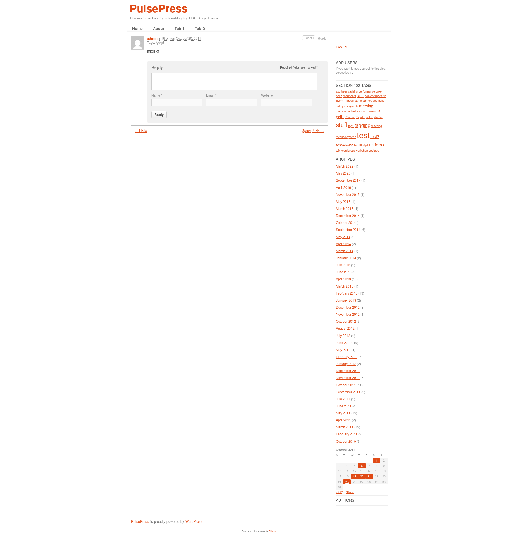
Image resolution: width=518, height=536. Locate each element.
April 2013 (343, 278)
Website (267, 95)
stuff (341, 124)
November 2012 (348, 314)
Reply (322, 38)
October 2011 (346, 385)
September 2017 (348, 180)
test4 (340, 145)
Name (156, 95)
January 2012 (346, 363)
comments (349, 96)
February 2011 (346, 434)
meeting (366, 105)
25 (347, 482)
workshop (362, 150)
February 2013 (346, 293)
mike (355, 111)
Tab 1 (180, 28)
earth (382, 96)
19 (354, 476)
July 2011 (343, 399)
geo (375, 100)
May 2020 (343, 173)
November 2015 (348, 194)
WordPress (194, 521)
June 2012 (344, 342)
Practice (350, 117)
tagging (362, 124)
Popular (341, 47)
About (158, 28)
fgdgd (350, 100)
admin (152, 38)
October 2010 (346, 441)
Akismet (272, 531)
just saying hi (350, 106)
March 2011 (344, 427)
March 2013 (344, 286)
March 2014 (344, 250)
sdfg (362, 117)
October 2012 (346, 321)
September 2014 (348, 229)
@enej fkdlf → (313, 130)
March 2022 (344, 166)
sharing (378, 117)
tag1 (351, 126)
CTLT (360, 96)
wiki (338, 150)
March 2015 (344, 208)
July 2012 (343, 335)
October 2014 (346, 222)
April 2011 (343, 420)
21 (369, 476)
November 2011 (348, 377)
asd (338, 91)
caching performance (361, 91)
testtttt (358, 145)
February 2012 (346, 356)
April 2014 (343, 243)
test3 (374, 136)
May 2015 (343, 201)
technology (343, 137)
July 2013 (343, 264)
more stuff (373, 111)
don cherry (372, 96)
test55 (349, 145)
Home (137, 28)
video (378, 144)
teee (353, 137)
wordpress (348, 150)
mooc (362, 111)
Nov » (350, 492)
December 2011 (348, 370)
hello (381, 100)
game (358, 100)
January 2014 (346, 257)
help (338, 106)
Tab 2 (200, 28)
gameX (367, 100)
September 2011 (348, 392)
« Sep (339, 492)
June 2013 (344, 271)
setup (369, 117)
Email (211, 95)
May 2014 (343, 236)
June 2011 (344, 406)
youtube (374, 150)
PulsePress (159, 8)
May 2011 (343, 413)
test (363, 134)
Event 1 (341, 100)
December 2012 (348, 307)
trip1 (365, 145)
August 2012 (345, 328)
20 (361, 476)
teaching (376, 126)
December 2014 (348, 215)
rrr (357, 117)
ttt (370, 145)
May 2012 (343, 349)
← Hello (141, 130)
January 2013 (346, 300)
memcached (344, 111)
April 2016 (343, 187)
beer (344, 91)
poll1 (340, 116)
